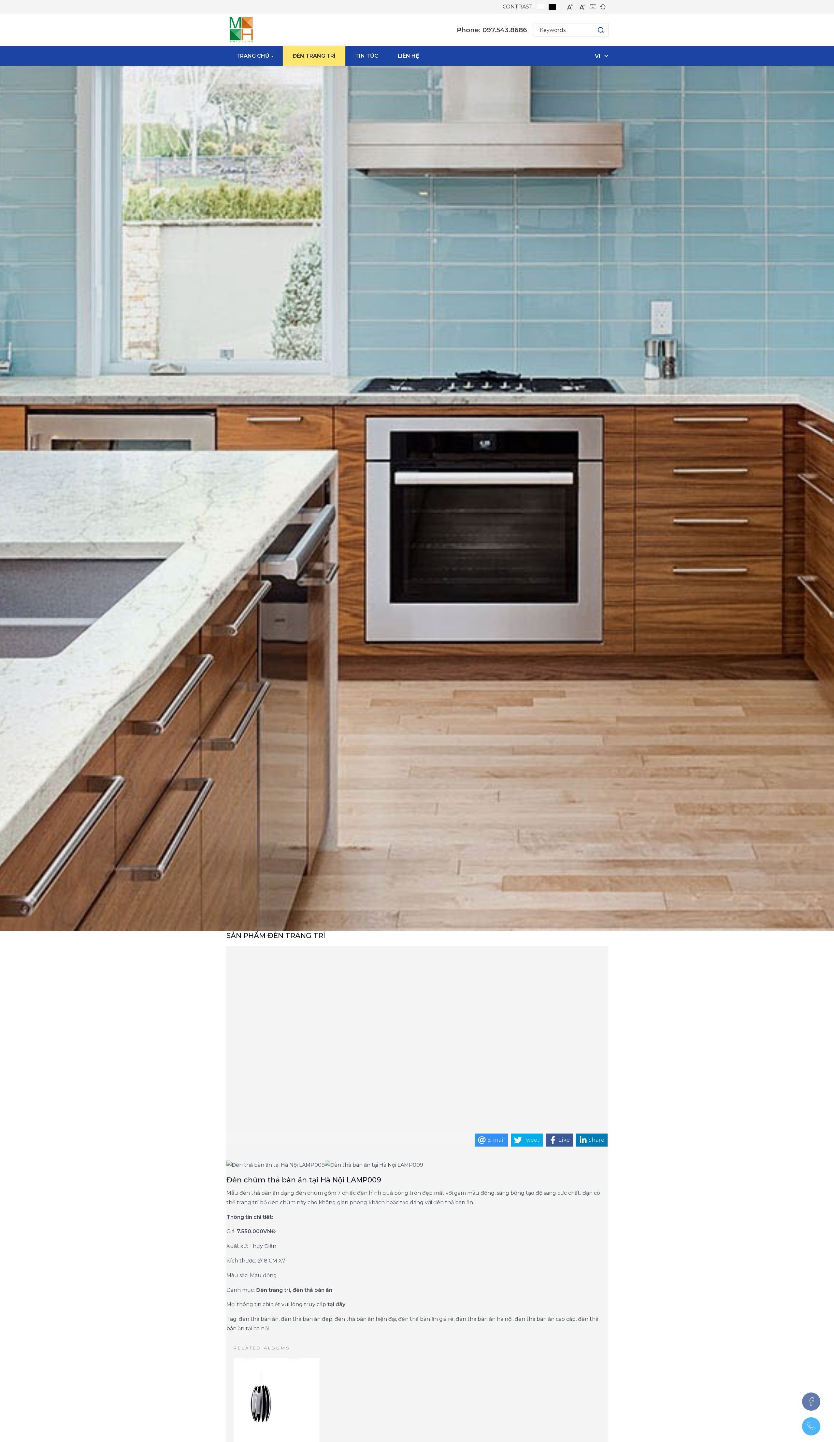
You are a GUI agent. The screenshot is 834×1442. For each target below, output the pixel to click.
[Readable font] (593, 7)
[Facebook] (811, 1401)
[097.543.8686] (811, 1426)
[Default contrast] (540, 7)
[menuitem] (254, 56)
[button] (594, 30)
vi (597, 56)
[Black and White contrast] (552, 7)
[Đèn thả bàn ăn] (241, 30)
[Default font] (603, 7)
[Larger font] (570, 7)
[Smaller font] (582, 7)
